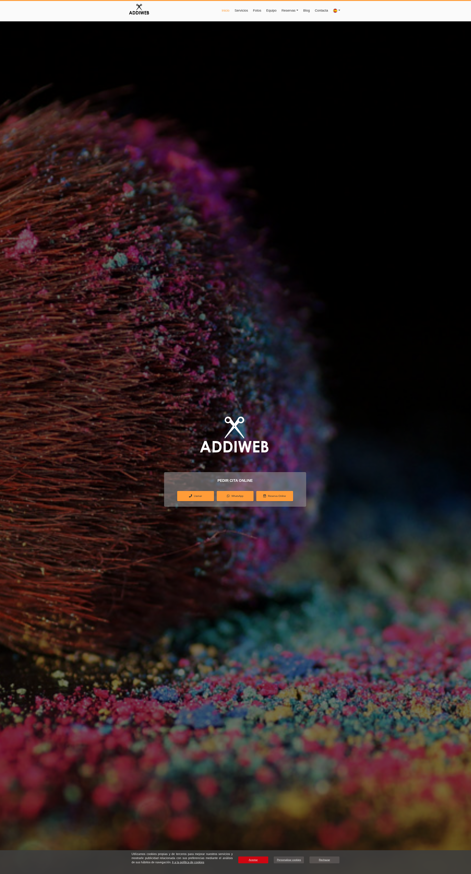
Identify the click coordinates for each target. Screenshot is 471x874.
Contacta (321, 10)
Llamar (198, 495)
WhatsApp (237, 495)
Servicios (241, 10)
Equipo (271, 10)
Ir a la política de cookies (188, 862)
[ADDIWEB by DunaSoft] (139, 8)
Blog (306, 10)
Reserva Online (277, 495)
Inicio (225, 10)
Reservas (288, 10)
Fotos (257, 10)
